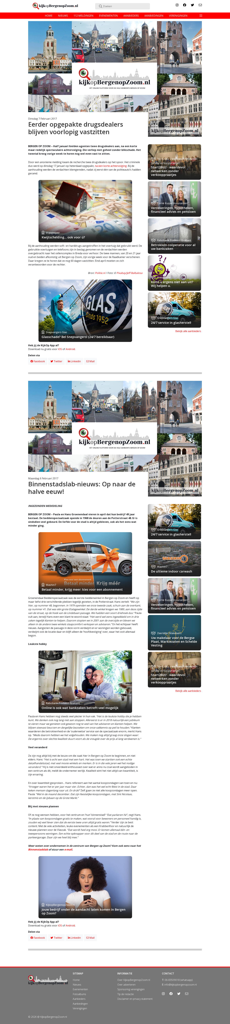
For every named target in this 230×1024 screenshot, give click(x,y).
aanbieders (131, 15)
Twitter (57, 361)
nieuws (63, 15)
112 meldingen (83, 15)
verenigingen (178, 15)
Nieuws (77, 984)
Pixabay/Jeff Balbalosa (129, 273)
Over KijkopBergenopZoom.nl (133, 980)
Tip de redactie (125, 994)
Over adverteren (126, 984)
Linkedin (75, 361)
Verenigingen (80, 1008)
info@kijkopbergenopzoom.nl (180, 984)
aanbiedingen (153, 15)
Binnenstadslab (38, 849)
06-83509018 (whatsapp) (179, 980)
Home (76, 980)
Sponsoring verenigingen (131, 989)
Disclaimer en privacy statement (135, 999)
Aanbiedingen (80, 1003)
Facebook (39, 361)
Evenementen (80, 989)
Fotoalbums (79, 994)
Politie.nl (100, 273)
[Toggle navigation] (200, 15)
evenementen (108, 15)
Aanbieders (79, 999)
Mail (92, 361)
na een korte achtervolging (111, 166)
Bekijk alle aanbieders (188, 331)
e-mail (68, 849)
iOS (60, 349)
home (48, 15)
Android (70, 349)
